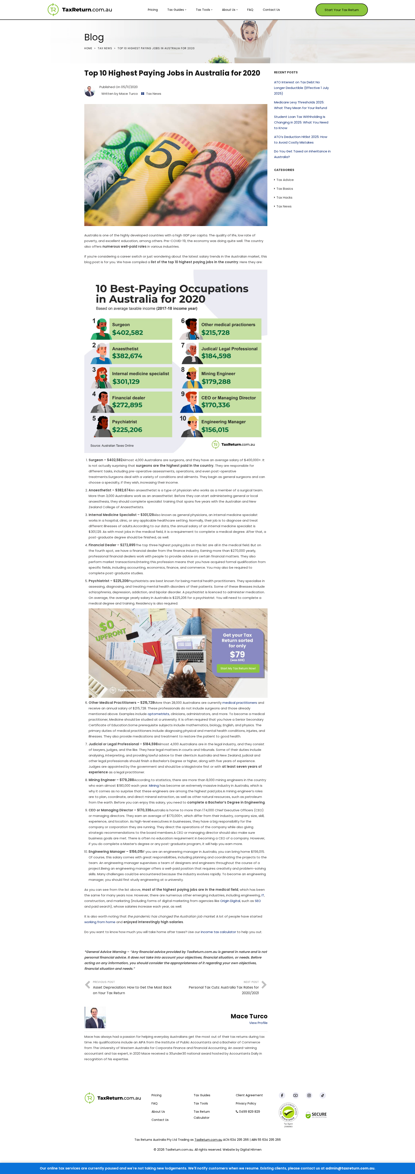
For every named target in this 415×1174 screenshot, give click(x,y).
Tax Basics (284, 188)
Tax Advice (285, 179)
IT (263, 895)
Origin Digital (230, 901)
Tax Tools (203, 10)
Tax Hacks (284, 197)
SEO (258, 901)
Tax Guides (175, 10)
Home (88, 48)
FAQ (250, 10)
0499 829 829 (249, 1111)
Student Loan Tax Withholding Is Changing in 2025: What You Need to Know (301, 122)
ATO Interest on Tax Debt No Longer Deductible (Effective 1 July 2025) (301, 88)
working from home (99, 922)
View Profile (258, 1023)
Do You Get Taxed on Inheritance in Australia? (302, 154)
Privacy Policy (246, 1103)
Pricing (153, 10)
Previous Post (132, 987)
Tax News (105, 48)
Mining (154, 785)
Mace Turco (128, 93)
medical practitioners (239, 702)
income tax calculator (218, 932)
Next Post (224, 987)
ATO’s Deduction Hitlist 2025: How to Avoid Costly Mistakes (300, 139)
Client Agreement (249, 1095)
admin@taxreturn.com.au (350, 1168)
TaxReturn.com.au (208, 1140)
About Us (228, 10)
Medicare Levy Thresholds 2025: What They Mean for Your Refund (300, 105)
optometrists (158, 714)
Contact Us (271, 10)
